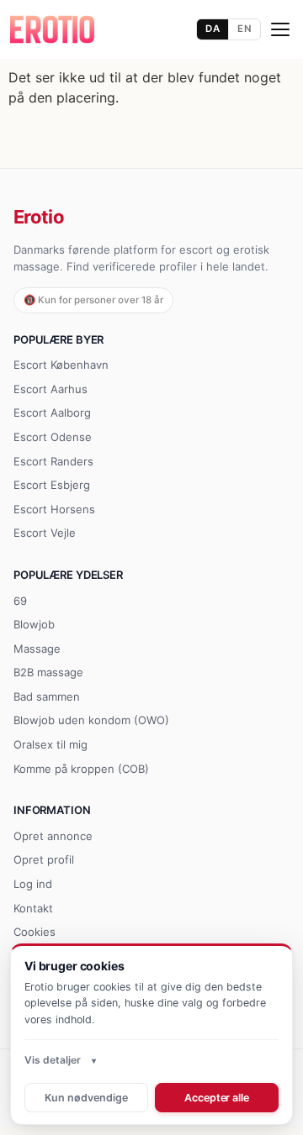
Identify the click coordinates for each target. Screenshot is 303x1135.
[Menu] (280, 29)
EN (244, 28)
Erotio (38, 217)
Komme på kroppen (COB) (81, 768)
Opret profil (43, 859)
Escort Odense (52, 437)
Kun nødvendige (86, 1097)
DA (212, 28)
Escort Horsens (54, 509)
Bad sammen (46, 696)
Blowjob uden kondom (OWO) (91, 720)
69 (20, 600)
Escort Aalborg (52, 412)
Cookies (34, 931)
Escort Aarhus (50, 389)
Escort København (61, 364)
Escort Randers (53, 461)
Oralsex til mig (50, 744)
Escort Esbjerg (51, 484)
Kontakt (33, 908)
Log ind (32, 884)
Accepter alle (216, 1097)
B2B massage (48, 672)
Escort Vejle (44, 532)
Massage (37, 648)
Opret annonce (53, 836)
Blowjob (34, 624)
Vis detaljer (52, 1060)
